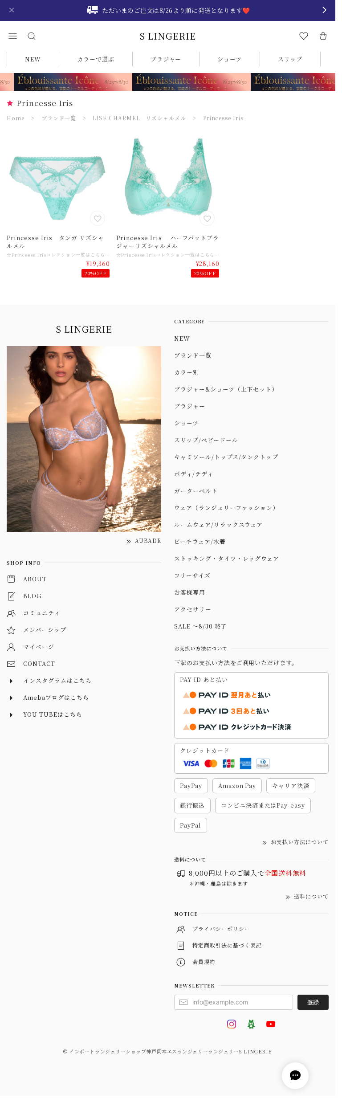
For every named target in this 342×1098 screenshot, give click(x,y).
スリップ (290, 59)
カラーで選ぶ (95, 59)
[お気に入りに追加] (98, 219)
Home (15, 118)
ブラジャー (166, 59)
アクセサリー (193, 609)
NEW (33, 59)
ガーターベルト (196, 490)
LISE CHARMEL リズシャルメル (139, 118)
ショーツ (229, 59)
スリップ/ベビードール (206, 440)
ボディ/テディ (193, 473)
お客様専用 (189, 592)
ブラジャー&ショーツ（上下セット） (226, 389)
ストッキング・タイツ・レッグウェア (226, 558)
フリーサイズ (192, 575)
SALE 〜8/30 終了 (200, 626)
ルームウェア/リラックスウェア (218, 524)
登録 (313, 1002)
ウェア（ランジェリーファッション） (226, 507)
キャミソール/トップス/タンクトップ (226, 457)
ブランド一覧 (58, 118)
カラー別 (186, 372)
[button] (12, 36)
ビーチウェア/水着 (200, 541)
